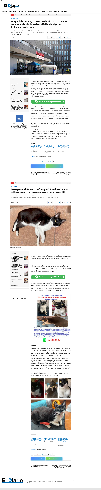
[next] (69, 15)
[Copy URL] (70, 37)
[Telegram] (67, 37)
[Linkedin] (59, 37)
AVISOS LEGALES (64, 11)
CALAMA (10, 11)
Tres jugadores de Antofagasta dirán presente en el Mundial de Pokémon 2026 (30, 14)
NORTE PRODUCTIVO (22, 11)
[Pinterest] (54, 37)
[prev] (67, 15)
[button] (99, 0)
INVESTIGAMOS (49, 11)
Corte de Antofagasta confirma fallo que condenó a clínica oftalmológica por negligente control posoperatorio (17, 84)
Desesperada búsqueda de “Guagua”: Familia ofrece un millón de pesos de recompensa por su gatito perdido (40, 173)
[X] (99, 11)
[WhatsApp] (57, 37)
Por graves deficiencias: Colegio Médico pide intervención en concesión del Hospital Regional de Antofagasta (50, 148)
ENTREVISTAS (37, 11)
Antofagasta (14, 18)
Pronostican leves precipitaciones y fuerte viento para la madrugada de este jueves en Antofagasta (16, 100)
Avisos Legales (35, 0)
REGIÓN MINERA (31, 11)
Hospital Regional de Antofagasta (41, 156)
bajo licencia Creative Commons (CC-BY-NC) (27, 488)
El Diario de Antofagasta (16, 34)
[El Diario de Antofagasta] (19, 118)
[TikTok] (97, 11)
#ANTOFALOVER (56, 11)
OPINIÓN (43, 11)
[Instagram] (95, 11)
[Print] (65, 37)
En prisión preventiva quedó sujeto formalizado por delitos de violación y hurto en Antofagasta (61, 173)
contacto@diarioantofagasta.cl (38, 485)
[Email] (62, 37)
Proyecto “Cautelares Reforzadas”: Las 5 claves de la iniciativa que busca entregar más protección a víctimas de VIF (17, 92)
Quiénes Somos (29, 0)
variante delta (49, 156)
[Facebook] (93, 11)
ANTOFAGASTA (4, 11)
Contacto (24, 0)
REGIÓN (14, 11)
